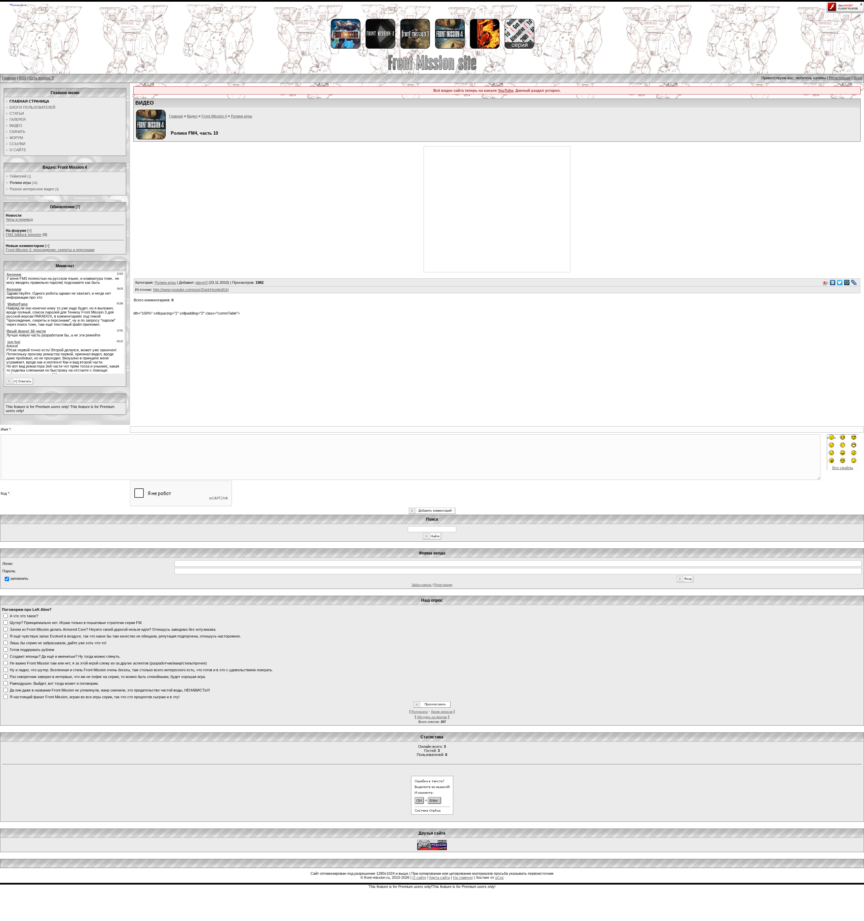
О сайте (419, 877)
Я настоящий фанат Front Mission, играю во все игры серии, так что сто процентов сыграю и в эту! (95, 697)
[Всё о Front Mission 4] (449, 48)
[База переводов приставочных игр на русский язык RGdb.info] (432, 849)
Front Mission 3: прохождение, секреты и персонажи (50, 250)
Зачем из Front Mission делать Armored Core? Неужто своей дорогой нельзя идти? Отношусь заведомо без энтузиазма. (113, 629)
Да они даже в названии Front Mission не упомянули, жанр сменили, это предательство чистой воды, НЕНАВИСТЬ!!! (110, 690)
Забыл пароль (422, 585)
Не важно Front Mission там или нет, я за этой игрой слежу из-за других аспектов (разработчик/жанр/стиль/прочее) (108, 663)
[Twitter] (839, 282)
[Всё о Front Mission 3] (415, 48)
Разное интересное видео (32, 189)
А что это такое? (24, 616)
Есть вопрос (41, 78)
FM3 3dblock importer (24, 235)
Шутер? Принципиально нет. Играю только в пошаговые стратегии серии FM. (76, 622)
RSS (22, 78)
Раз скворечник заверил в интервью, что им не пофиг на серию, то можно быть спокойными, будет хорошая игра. (108, 676)
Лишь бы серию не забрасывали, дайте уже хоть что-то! (58, 643)
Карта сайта (439, 877)
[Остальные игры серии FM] (519, 48)
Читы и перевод (19, 219)
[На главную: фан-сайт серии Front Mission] (432, 69)
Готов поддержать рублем (32, 649)
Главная (9, 78)
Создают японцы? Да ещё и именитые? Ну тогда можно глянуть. (65, 656)
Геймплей (18, 176)
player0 (201, 282)
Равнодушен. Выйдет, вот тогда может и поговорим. (54, 683)
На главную (463, 877)
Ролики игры (20, 183)
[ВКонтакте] (832, 282)
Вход (858, 78)
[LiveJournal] (854, 282)
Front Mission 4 (214, 116)
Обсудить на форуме (432, 717)
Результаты (419, 711)
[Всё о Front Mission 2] (380, 48)
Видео (192, 116)
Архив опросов (442, 711)
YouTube (505, 90)
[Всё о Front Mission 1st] (345, 48)
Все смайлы (842, 468)
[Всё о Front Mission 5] (484, 48)
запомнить (19, 578)
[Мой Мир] (846, 282)
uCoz (499, 877)
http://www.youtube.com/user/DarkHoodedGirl (190, 290)
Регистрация (839, 78)
